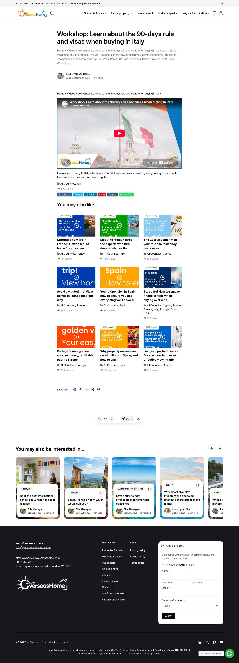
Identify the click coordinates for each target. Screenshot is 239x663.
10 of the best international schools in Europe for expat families (37, 499)
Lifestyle (25, 489)
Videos (71, 93)
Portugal (165, 309)
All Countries (67, 183)
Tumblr (112, 194)
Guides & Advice (94, 13)
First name (167, 582)
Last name (197, 582)
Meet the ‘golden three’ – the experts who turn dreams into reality (117, 244)
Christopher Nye (181, 509)
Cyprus (167, 253)
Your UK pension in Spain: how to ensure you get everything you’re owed (118, 296)
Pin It (102, 194)
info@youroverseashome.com (33, 547)
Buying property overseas (130, 489)
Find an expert (166, 13)
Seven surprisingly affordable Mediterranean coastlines (132, 499)
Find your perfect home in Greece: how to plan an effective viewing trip (161, 355)
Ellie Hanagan (35, 509)
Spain (123, 305)
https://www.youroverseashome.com (38, 558)
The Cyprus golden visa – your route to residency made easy (161, 244)
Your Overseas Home (78, 73)
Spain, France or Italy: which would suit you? (86, 501)
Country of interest (173, 600)
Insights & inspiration (194, 13)
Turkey (169, 485)
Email (166, 587)
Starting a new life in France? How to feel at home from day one (73, 244)
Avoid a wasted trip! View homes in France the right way (75, 296)
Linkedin (90, 194)
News (216, 492)
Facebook (64, 194)
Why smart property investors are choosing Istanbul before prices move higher (182, 497)
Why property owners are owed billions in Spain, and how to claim (119, 355)
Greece (148, 309)
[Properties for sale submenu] (123, 550)
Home (60, 93)
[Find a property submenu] (131, 13)
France (80, 253)
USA (146, 313)
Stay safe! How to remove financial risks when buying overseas (162, 296)
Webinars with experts (55, 3)
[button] (221, 3)
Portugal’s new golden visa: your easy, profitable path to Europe (75, 355)
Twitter (78, 194)
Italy (78, 183)
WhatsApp (126, 194)
